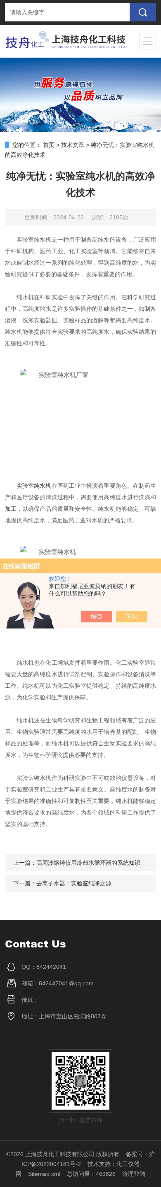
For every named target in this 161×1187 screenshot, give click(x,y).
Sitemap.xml (44, 1174)
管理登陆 (133, 1174)
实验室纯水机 (34, 485)
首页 (48, 145)
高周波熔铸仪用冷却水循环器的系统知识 (88, 862)
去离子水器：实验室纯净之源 (73, 883)
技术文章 (72, 145)
